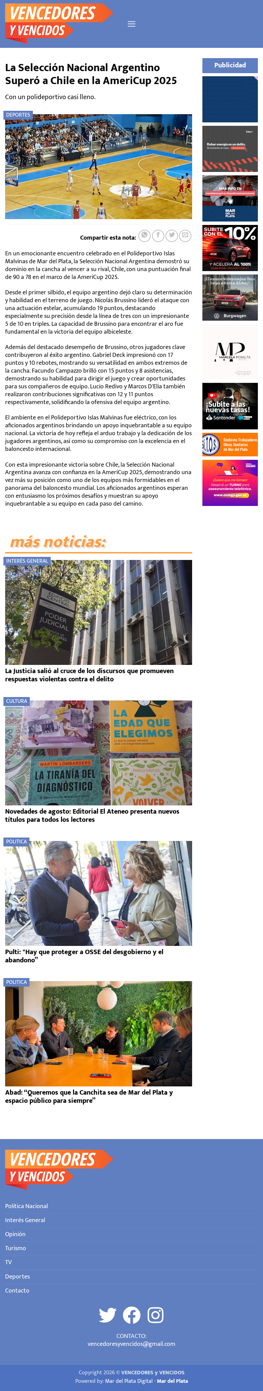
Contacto (17, 1291)
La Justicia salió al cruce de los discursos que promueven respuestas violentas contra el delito (89, 675)
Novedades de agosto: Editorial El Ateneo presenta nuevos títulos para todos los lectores (92, 816)
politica (16, 841)
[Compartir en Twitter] (171, 236)
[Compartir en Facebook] (158, 236)
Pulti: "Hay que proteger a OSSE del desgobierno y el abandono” (84, 956)
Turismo (15, 1248)
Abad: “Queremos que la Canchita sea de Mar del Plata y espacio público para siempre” (89, 1097)
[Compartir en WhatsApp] (144, 236)
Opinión (15, 1234)
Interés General (27, 561)
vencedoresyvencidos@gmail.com (131, 1344)
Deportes (18, 115)
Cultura (16, 701)
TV (8, 1262)
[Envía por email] (185, 236)
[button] (131, 24)
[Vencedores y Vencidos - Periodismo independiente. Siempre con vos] (63, 24)
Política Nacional (26, 1206)
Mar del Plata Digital (129, 1381)
